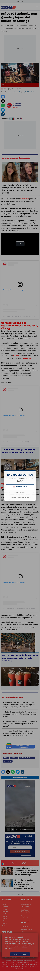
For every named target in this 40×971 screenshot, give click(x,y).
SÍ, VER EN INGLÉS (20, 487)
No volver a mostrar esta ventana (20, 497)
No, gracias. (20, 492)
